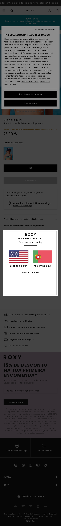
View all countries (30, 272)
